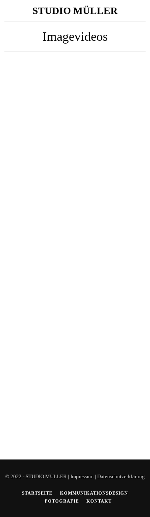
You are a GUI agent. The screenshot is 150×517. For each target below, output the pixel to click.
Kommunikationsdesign (94, 493)
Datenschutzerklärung (121, 476)
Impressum (82, 476)
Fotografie (62, 501)
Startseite (37, 493)
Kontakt (99, 501)
